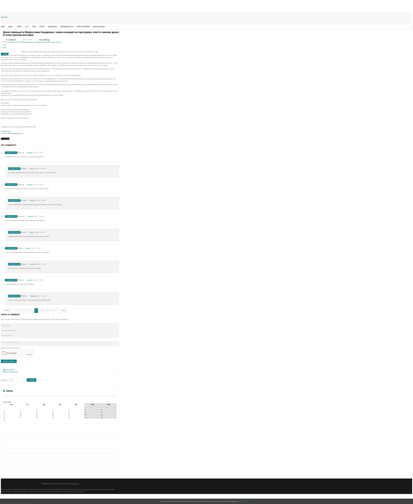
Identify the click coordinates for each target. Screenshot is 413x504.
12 (50, 310)
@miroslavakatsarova (15, 133)
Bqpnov (33, 264)
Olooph (29, 280)
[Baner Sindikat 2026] (10, 372)
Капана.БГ (12, 40)
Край (63, 310)
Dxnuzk (29, 184)
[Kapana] (4, 17)
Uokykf (32, 200)
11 (45, 310)
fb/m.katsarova (6, 131)
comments (44, 40)
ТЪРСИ (31, 380)
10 (40, 310)
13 (54, 310)
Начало (6, 310)
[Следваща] (58, 310)
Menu (2, 31)
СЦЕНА (5, 54)
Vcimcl (31, 232)
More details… (243, 501)
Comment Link (11, 152)
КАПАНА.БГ (4, 380)
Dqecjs (32, 169)
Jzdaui (28, 248)
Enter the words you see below (10, 348)
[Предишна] (12, 310)
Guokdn (30, 216)
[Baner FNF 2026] (9, 370)
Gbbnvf (32, 296)
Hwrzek (29, 153)
